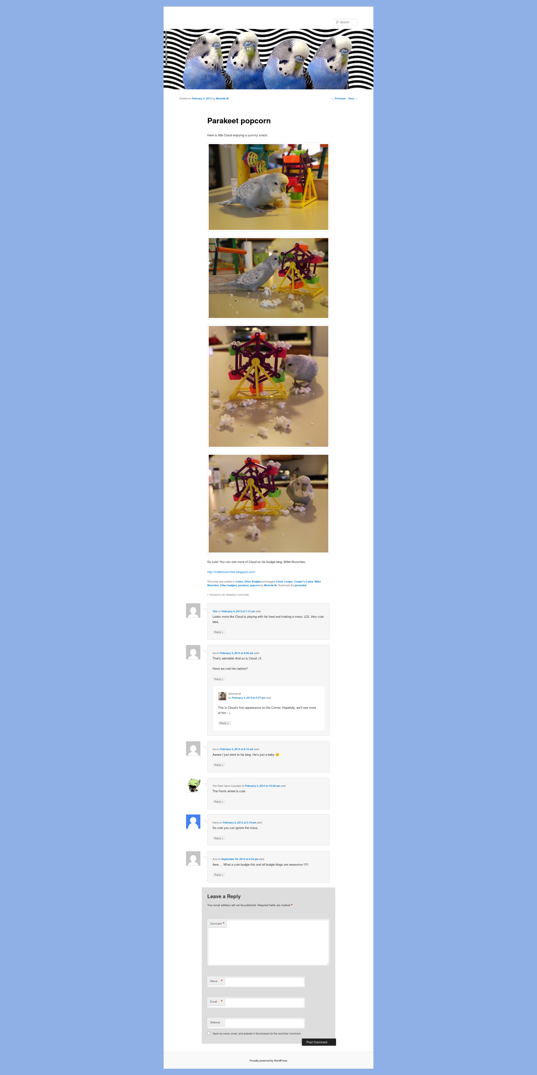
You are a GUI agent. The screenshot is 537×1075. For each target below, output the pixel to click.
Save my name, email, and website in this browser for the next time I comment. (257, 1033)
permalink (301, 585)
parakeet (243, 585)
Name (216, 981)
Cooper (288, 581)
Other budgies (228, 585)
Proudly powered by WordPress (268, 1060)
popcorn (255, 585)
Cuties (239, 581)
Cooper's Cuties (303, 581)
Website (215, 1022)
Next (353, 98)
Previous (338, 98)
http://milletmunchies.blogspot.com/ (231, 571)
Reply (218, 632)
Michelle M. (222, 98)
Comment (217, 923)
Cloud (279, 581)
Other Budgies (253, 581)
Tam (215, 611)
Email (216, 1001)
